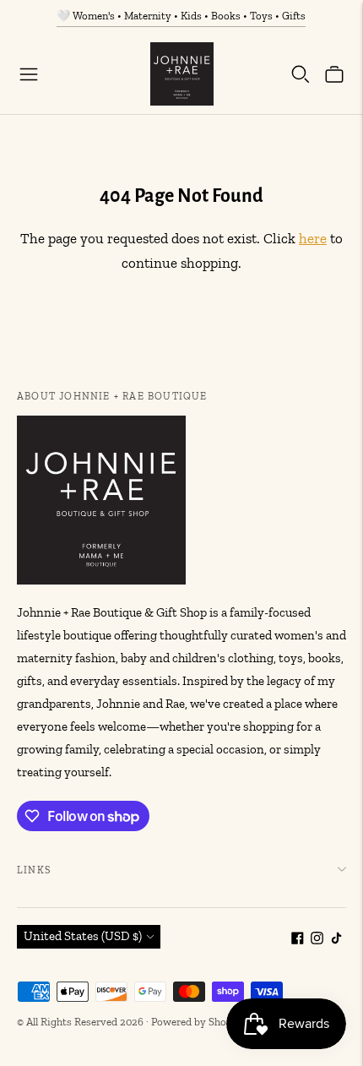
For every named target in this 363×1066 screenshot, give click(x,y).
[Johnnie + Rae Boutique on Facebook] (297, 940)
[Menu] (29, 74)
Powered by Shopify (198, 1021)
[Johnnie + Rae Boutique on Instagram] (317, 940)
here (313, 238)
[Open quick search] (300, 74)
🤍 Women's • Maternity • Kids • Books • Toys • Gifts (181, 15)
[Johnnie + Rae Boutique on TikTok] (336, 940)
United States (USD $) (83, 936)
